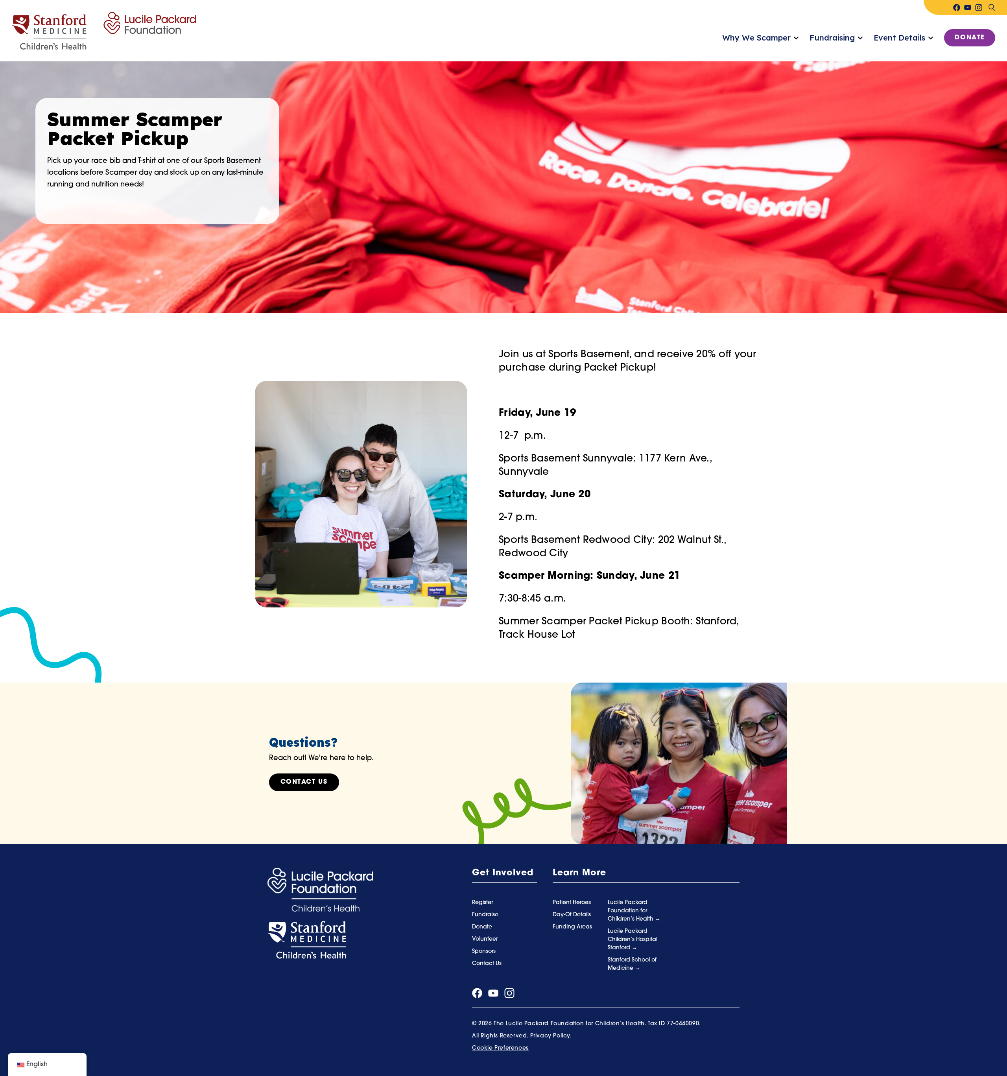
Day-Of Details (572, 915)
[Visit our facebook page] (956, 7)
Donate (970, 38)
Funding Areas (572, 927)
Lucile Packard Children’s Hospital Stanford (632, 939)
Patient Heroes (572, 903)
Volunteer (485, 939)
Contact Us (304, 782)
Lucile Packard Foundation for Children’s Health (631, 911)
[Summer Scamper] (104, 31)
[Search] (991, 7)
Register (482, 903)
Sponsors (484, 951)
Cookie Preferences (500, 1048)
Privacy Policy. (551, 1036)
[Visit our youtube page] (967, 7)
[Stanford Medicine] (306, 940)
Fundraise (485, 915)
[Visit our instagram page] (978, 7)
